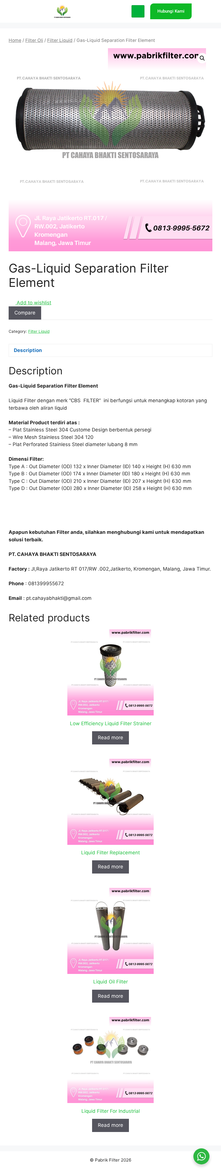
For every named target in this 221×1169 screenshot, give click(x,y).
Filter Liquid (60, 40)
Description (28, 350)
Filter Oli (34, 40)
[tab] (110, 350)
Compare (24, 313)
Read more (110, 737)
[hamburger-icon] (138, 11)
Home (15, 40)
